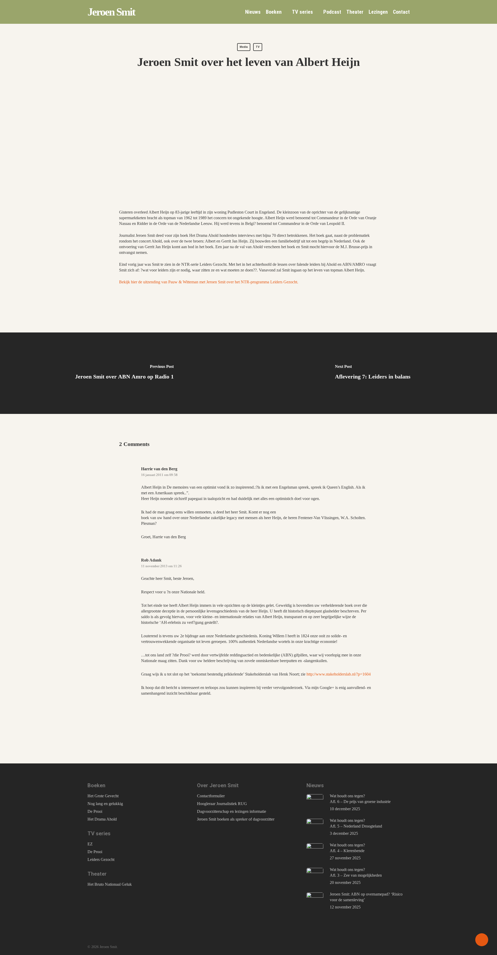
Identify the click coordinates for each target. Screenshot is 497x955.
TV (258, 47)
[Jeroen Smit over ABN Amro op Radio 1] (124, 373)
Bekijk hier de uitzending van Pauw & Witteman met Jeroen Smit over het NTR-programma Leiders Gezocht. (208, 282)
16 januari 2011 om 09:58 (159, 475)
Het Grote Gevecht (103, 796)
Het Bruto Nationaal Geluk (109, 884)
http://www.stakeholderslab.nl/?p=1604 (338, 674)
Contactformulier (211, 796)
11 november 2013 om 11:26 (161, 566)
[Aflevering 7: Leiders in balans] (372, 373)
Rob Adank (151, 560)
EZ (90, 844)
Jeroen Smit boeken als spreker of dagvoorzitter (235, 819)
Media (244, 47)
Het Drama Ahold (102, 819)
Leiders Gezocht (100, 859)
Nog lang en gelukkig (105, 803)
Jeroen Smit (111, 12)
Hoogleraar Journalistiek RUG (222, 803)
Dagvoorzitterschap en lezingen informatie (231, 811)
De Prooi (94, 811)
